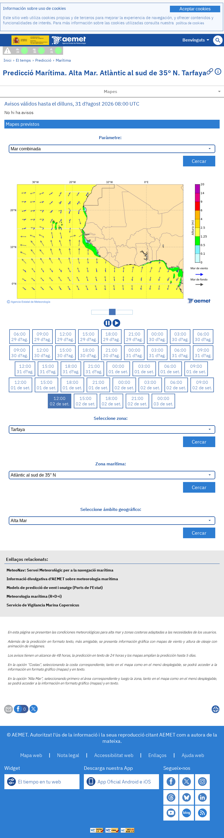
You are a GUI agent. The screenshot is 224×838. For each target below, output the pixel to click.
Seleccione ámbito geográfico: (110, 509)
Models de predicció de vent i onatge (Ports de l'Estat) (55, 587)
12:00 (66, 334)
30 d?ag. (157, 339)
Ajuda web (193, 755)
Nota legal (68, 755)
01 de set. (118, 371)
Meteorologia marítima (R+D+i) (34, 596)
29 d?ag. (19, 339)
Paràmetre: (111, 137)
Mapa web (31, 755)
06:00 (20, 334)
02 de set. (124, 387)
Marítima (63, 60)
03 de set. (163, 403)
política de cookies (190, 23)
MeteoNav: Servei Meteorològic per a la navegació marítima (60, 570)
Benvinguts (193, 40)
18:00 (111, 334)
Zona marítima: (110, 463)
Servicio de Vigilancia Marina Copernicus (43, 604)
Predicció (43, 60)
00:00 (157, 334)
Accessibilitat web (113, 755)
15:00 (88, 334)
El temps (23, 60)
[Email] (8, 712)
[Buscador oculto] (218, 40)
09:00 (43, 334)
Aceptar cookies (195, 9)
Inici (7, 60)
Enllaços (157, 755)
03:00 (180, 334)
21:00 (134, 334)
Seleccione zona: (111, 418)
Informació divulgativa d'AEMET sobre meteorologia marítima (62, 578)
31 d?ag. (134, 355)
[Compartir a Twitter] (34, 709)
